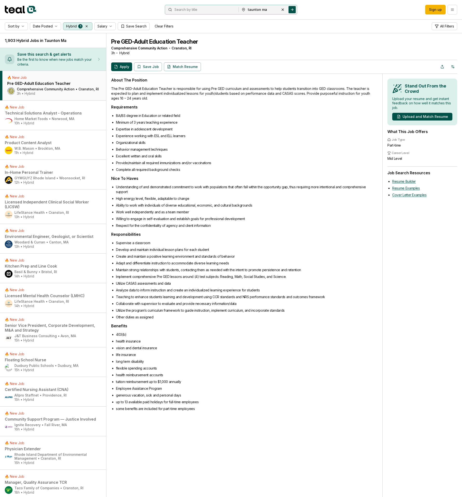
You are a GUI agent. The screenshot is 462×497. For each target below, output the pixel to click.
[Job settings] (453, 66)
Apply (124, 67)
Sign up (435, 9)
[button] (86, 26)
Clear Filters (164, 26)
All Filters (447, 26)
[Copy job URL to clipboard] (442, 66)
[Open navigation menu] (452, 9)
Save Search (136, 26)
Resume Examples (406, 188)
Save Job (151, 67)
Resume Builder (404, 181)
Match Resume (185, 67)
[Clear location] (283, 10)
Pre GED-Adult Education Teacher (154, 41)
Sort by (13, 26)
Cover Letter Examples (409, 195)
